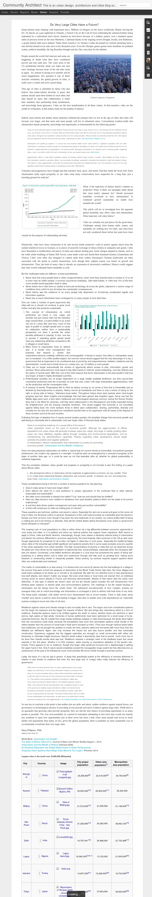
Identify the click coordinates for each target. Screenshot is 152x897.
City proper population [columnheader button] (82, 763)
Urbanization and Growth (45, 738)
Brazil (44, 823)
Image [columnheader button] (63, 763)
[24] (89, 891)
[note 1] (89, 855)
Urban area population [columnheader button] (101, 763)
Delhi (26, 840)
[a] (108, 775)
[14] (89, 823)
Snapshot (53, 12)
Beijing (26, 805)
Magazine (24, 12)
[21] (89, 872)
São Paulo (26, 823)
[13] (127, 805)
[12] (89, 805)
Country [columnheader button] (42, 763)
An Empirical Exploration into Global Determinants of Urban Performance (87, 699)
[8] (89, 775)
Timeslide (64, 12)
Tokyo (26, 891)
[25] (127, 891)
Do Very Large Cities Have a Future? (74, 24)
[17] (127, 840)
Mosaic (34, 12)
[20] (127, 855)
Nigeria (45, 856)
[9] (127, 775)
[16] (89, 840)
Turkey (45, 873)
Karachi (26, 790)
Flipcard (14, 12)
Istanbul (26, 873)
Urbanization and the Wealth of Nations (63, 445)
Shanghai (26, 775)
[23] (127, 872)
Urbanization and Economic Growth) (53, 478)
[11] (107, 790)
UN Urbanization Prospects (91, 139)
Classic (4, 12)
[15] (127, 823)
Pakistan (45, 790)
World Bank (95, 152)
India (45, 840)
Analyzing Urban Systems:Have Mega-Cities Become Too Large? (52, 750)
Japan (45, 891)
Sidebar (43, 12)
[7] (107, 764)
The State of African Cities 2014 (36, 741)
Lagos (26, 856)
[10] (89, 790)
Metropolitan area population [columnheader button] (121, 763)
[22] (107, 872)
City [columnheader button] (25, 763)
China (45, 775)
